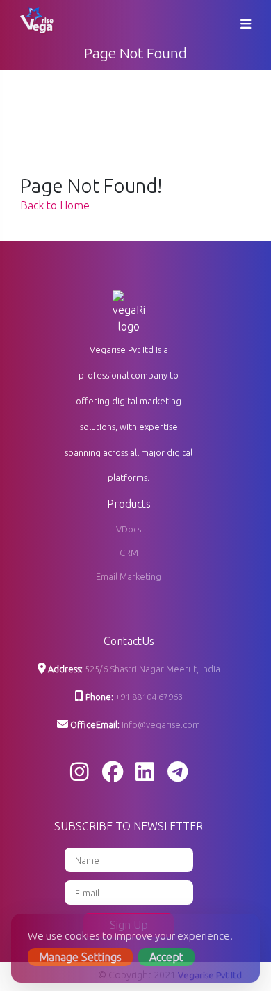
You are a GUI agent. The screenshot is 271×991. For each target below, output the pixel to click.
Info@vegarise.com (161, 724)
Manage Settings (80, 957)
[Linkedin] (145, 772)
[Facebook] (112, 772)
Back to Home (55, 205)
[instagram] (79, 772)
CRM (129, 552)
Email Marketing (128, 576)
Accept (166, 957)
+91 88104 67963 (149, 696)
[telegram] (177, 772)
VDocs (128, 529)
